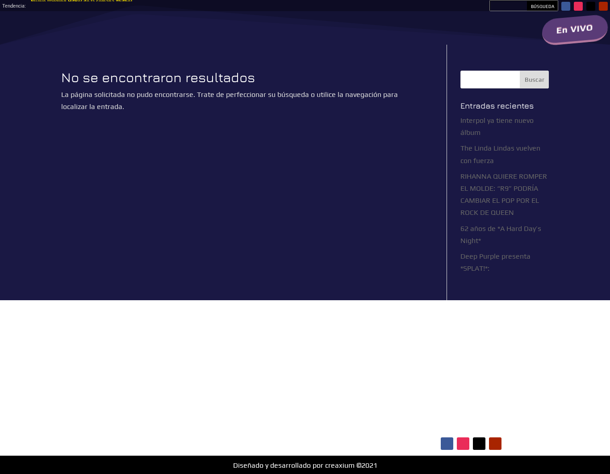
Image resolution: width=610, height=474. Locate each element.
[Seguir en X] (590, 6)
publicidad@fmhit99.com (242, 370)
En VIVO (574, 28)
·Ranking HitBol (443, 377)
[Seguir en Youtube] (603, 6)
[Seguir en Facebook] (565, 6)
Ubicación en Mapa (236, 421)
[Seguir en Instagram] (578, 6)
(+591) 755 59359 (251, 388)
